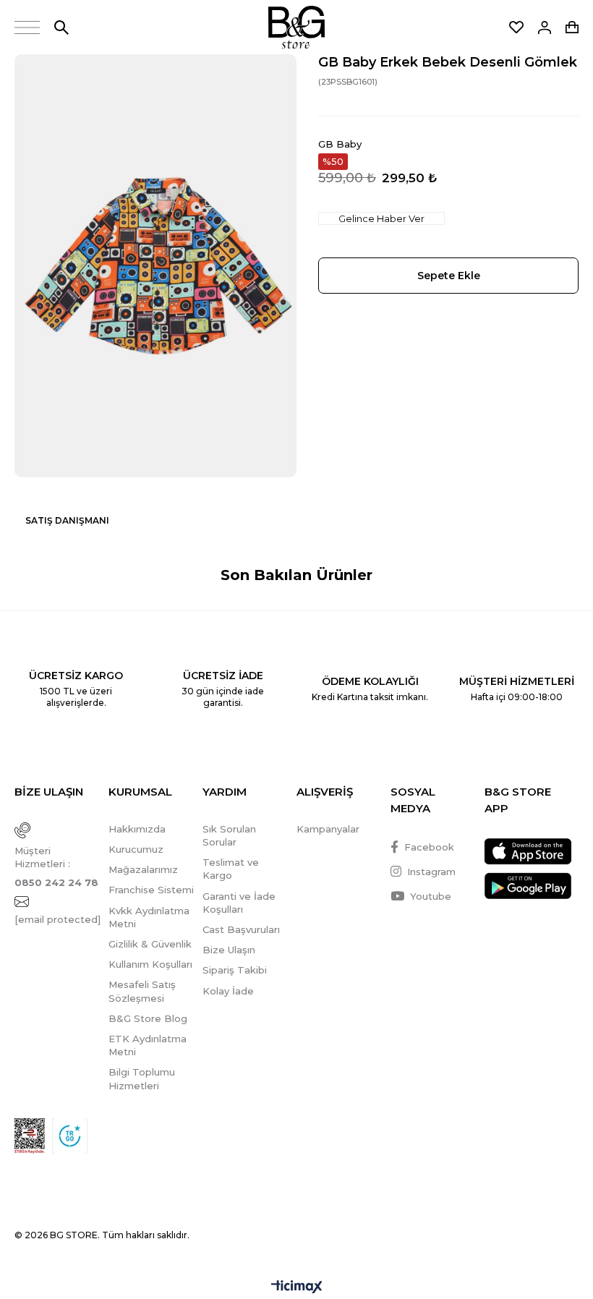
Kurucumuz (135, 849)
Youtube (430, 896)
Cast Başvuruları (241, 929)
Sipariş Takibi (234, 970)
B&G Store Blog (147, 1018)
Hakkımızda (137, 829)
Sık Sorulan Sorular (229, 835)
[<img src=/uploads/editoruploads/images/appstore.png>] (528, 851)
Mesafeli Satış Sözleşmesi (142, 991)
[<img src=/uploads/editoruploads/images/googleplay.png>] (528, 885)
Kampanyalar (327, 829)
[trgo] (70, 1136)
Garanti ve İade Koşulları (239, 902)
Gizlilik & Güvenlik (150, 944)
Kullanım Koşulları (150, 964)
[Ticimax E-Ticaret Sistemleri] (297, 1287)
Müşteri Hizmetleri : (56, 866)
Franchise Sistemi (151, 889)
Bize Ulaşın (228, 949)
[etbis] (29, 1136)
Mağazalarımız (143, 869)
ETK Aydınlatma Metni (147, 1045)
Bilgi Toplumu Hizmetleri (141, 1078)
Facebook (429, 847)
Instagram (431, 871)
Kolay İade (228, 991)
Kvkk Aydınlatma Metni (148, 917)
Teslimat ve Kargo (230, 868)
